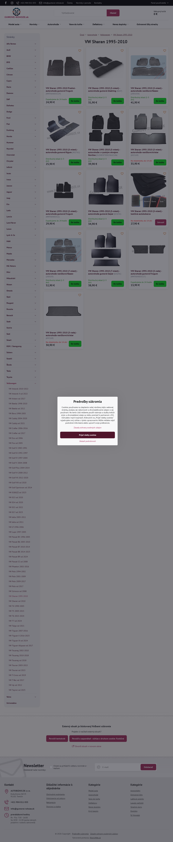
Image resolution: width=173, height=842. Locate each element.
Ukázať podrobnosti (87, 441)
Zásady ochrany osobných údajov (87, 427)
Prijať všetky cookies (87, 435)
